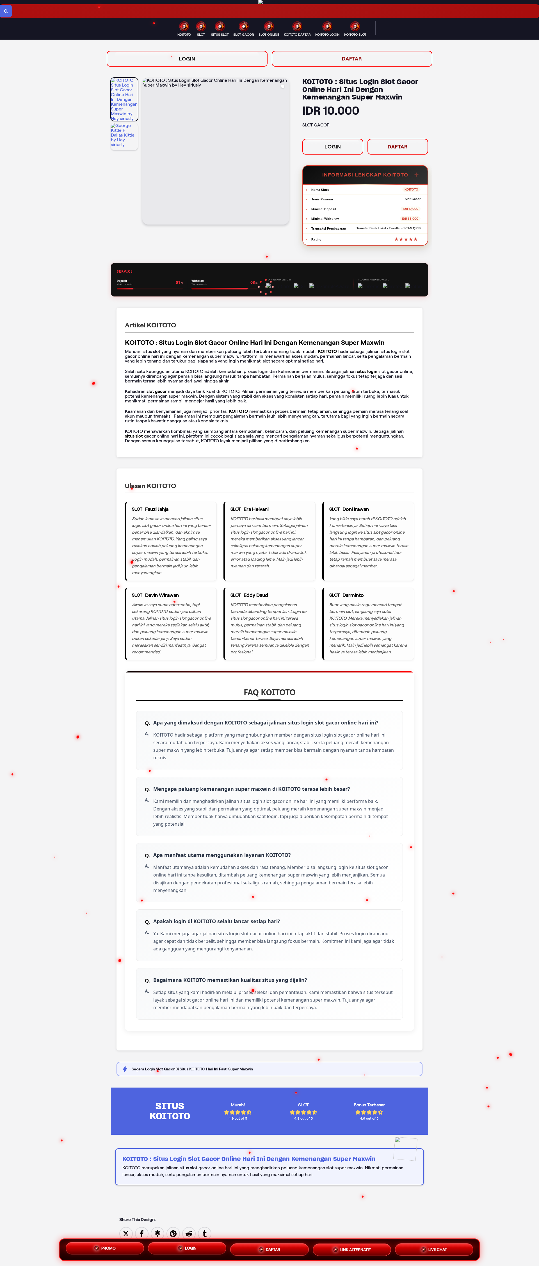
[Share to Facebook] (142, 1233)
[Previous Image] (146, 152)
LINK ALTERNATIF (355, 1249)
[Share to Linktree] (157, 1233)
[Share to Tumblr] (204, 1233)
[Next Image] (284, 152)
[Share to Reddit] (189, 1233)
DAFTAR (352, 59)
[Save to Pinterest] (173, 1233)
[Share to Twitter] (126, 1233)
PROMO (108, 1249)
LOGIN (187, 59)
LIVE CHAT (437, 1248)
